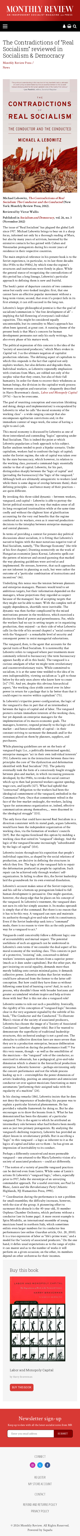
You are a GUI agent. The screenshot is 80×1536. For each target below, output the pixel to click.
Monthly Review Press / (18, 63)
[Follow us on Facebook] (47, 1465)
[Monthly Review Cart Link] (69, 26)
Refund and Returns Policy (40, 1505)
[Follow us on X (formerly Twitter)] (40, 1465)
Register (40, 1477)
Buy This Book (21, 1387)
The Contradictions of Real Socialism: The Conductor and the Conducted (33, 200)
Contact (40, 1494)
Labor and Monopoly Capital (59, 392)
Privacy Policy (40, 1511)
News (6, 67)
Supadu (47, 1530)
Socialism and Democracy (37, 218)
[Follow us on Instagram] (32, 1465)
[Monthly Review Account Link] (64, 26)
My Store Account (40, 1484)
